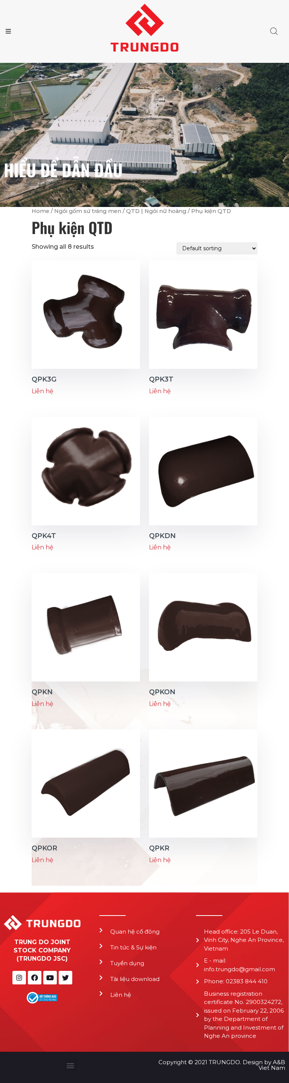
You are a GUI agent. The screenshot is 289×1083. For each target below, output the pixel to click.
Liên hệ (120, 994)
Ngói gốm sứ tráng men (87, 211)
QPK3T (161, 379)
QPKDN (162, 536)
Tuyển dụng (127, 963)
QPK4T (44, 536)
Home (40, 211)
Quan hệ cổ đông (135, 931)
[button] (70, 1065)
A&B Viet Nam (272, 1065)
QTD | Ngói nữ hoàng (156, 211)
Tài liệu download (135, 979)
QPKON (162, 692)
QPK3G (44, 379)
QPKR (159, 848)
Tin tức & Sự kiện (133, 947)
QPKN (42, 692)
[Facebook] (34, 977)
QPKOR (44, 848)
